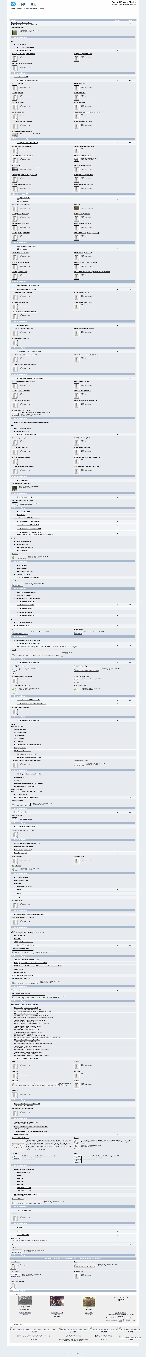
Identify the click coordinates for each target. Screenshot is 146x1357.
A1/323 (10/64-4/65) (18, 112)
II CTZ (13, 425)
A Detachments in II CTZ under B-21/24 (29, 529)
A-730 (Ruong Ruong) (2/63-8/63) (22, 292)
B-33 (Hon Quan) (22, 565)
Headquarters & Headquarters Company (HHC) (28, 783)
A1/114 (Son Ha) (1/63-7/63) (20, 253)
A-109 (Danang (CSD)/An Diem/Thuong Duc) (30, 378)
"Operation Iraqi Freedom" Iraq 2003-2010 (27, 1104)
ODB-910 (15, 1061)
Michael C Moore (17, 900)
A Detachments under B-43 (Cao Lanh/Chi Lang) (31, 704)
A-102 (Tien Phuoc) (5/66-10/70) (83, 184)
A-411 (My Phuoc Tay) (80, 666)
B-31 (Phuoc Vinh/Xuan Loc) (25, 547)
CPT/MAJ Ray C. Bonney (81, 760)
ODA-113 (20, 1181)
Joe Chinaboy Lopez (18, 581)
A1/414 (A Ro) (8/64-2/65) (20, 272)
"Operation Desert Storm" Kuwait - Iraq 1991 (27, 1026)
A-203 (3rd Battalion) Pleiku (82, 447)
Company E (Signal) (20, 748)
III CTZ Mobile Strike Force (22, 574)
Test (12, 1244)
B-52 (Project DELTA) (20, 812)
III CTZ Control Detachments (22, 541)
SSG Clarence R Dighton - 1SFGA (22, 978)
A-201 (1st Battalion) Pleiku (82, 438)
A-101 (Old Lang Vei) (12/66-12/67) (22, 121)
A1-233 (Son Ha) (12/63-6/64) (21, 262)
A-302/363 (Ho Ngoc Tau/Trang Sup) (28, 577)
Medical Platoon (19, 777)
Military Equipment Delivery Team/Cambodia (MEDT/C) (30, 963)
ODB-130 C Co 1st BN (24, 1191)
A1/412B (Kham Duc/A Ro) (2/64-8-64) (85, 262)
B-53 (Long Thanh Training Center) (24, 827)
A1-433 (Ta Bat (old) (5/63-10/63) (22, 146)
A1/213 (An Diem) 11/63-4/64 (21, 400)
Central (19, 893)
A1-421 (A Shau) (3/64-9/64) (82, 156)
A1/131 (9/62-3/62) (79, 83)
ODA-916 (15, 1090)
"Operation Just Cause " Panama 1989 (26, 1014)
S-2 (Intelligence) (19, 735)
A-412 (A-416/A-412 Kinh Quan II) (22, 676)
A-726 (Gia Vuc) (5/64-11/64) (82, 223)
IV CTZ (13, 619)
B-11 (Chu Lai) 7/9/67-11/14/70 (83, 54)
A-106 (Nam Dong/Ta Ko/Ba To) (26, 289)
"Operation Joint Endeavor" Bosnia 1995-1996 (28, 1046)
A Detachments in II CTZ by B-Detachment (27, 518)
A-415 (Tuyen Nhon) (80, 686)
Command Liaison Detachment (23, 846)
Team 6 (76, 1138)
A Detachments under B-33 (25, 608)
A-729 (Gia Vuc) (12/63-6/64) (20, 223)
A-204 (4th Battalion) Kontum (21, 457)
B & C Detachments (20, 44)
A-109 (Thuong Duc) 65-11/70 (21, 410)
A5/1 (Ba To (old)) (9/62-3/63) (20, 204)
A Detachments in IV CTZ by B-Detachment (27, 640)
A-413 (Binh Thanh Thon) (81, 676)
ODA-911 (77, 1061)
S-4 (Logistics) (18, 741)
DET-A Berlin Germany (21, 1134)
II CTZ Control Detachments (22, 428)
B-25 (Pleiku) (21, 515)
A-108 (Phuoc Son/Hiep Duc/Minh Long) (29, 351)
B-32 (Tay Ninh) (22, 550)
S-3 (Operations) (19, 738)
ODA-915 (77, 1081)
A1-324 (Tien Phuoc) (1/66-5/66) (21, 184)
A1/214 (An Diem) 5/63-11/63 (82, 391)
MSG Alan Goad (79, 856)
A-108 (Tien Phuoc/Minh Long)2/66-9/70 (24, 364)
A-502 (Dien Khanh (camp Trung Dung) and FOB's (29, 914)
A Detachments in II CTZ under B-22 (28, 521)
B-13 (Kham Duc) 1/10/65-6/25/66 (22, 63)
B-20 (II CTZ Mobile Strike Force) (27, 434)
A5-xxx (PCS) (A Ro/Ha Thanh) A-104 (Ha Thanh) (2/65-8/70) (92, 272)
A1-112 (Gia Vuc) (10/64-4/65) (21, 233)
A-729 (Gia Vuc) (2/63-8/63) (20, 214)
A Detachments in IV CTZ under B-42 (28, 700)
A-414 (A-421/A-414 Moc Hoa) (21, 686)
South (19, 897)
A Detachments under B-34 (25, 612)
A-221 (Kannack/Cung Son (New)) (22, 500)
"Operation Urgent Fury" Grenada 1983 (26, 1008)
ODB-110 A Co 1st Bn (23, 1172)
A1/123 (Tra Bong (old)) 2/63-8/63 (84, 328)
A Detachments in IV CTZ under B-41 (28, 662)
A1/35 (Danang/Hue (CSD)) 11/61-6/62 (23, 381)
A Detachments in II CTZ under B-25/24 (29, 532)
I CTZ (12, 41)
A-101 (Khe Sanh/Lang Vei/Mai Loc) (27, 80)
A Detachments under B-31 (25, 601)
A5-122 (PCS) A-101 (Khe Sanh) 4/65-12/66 (87, 112)
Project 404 (17, 939)
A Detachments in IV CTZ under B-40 (28, 643)
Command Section (20, 729)
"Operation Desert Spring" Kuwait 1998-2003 (28, 1052)
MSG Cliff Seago (17, 856)
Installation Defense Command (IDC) (25, 786)
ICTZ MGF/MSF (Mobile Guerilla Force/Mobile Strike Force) (31, 422)
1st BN (14, 1213)
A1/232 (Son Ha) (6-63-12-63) (83, 253)
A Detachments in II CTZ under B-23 (28, 525)
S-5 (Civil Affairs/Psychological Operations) (27, 744)
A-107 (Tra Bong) (22, 325)
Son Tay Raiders (19, 969)
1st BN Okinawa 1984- (24, 1210)
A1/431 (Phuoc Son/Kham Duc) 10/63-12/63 (87, 355)
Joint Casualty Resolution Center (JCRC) (26, 960)
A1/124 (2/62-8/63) (17, 93)
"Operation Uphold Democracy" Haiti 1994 (27, 1040)
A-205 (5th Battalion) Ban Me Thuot (23, 466)
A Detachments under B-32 (25, 605)
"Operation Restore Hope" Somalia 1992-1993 (28, 1032)
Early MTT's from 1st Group (25, 945)
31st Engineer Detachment (22, 751)
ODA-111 (20, 1175)
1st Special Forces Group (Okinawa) (22, 975)
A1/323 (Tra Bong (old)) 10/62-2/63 (22, 328)
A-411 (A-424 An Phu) (18, 666)
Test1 (14, 1247)
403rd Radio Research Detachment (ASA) (27, 843)
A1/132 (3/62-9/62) (17, 83)
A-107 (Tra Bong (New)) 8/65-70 (21, 338)
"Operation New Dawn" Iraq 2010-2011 (26, 1122)
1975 (75, 1153)
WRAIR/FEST (18, 780)
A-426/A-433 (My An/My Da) (20, 707)
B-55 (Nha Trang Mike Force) (23, 850)
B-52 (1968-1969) (17, 815)
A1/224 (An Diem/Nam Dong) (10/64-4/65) (24, 312)
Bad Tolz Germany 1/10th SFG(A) (24, 1169)
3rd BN (19, 1231)
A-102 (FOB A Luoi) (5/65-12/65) (83, 175)
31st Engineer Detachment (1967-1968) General (26, 760)
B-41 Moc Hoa (78, 629)
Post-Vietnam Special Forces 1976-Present (24, 1005)
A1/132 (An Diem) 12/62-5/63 (21, 391)
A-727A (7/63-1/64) (80, 93)
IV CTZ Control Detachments (23, 622)
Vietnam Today (15, 990)
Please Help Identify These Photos (21, 23)
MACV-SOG (17, 883)
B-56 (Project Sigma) (20, 853)
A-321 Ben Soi (15, 1271)
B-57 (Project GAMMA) (21, 877)
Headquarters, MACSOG (24, 886)
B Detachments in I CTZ (24, 50)
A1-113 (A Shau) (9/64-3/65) (82, 165)
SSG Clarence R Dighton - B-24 (21, 483)
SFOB (13, 724)
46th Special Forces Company (23, 942)
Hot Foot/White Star (20, 935)
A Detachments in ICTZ (21, 77)
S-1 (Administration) (20, 732)
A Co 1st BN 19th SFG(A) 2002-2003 (28, 1058)
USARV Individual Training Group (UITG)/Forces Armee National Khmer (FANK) (38, 966)
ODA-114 (20, 1185)
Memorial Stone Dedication (20, 1138)
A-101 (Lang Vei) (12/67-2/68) (83, 121)
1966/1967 (77, 204)
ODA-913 (77, 1071)
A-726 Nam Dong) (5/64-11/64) (83, 302)
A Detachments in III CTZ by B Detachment (27, 598)
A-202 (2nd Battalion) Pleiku (20, 447)
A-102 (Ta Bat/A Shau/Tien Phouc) (27, 143)
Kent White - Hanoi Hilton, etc (21, 993)
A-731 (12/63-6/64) (18, 102)
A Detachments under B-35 (25, 615)
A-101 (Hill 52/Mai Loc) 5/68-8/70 (22, 131)
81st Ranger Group (20, 972)
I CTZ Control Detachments (25, 47)
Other (13, 931)
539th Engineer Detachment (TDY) (27, 754)
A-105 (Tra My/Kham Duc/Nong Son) (28, 285)
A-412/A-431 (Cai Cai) (17, 1281)
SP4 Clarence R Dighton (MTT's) (22, 948)
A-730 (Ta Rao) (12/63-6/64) (20, 302)
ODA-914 (15, 1081)
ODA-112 (20, 1178)
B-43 (13, 629)
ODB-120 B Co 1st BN (24, 1188)
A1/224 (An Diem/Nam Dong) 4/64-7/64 (85, 400)
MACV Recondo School (21, 880)
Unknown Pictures (18, 1199)
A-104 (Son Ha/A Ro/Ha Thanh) (26, 246)
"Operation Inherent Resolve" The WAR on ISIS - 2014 (30, 1131)
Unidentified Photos (18, 27)
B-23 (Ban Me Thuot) (23, 512)
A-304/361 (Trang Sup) (24, 595)
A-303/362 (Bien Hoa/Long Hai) (26, 592)
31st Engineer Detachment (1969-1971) (29, 774)
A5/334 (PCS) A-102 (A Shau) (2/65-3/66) (24, 175)
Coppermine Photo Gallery (77, 1353)
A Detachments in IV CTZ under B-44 (28, 720)
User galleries (15, 1239)
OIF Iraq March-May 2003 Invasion (22, 1108)
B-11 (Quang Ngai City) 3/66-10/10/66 (23, 54)
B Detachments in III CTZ (21, 544)
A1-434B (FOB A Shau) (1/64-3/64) (22, 156)
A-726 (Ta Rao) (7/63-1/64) (82, 292)
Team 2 (14, 1153)
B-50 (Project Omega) (20, 794)
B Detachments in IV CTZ (21, 626)
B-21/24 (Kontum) (22, 480)
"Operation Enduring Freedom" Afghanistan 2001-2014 (31, 1127)
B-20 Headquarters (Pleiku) (20, 438)
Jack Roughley (16, 165)
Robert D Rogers (17, 800)
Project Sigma (16, 866)
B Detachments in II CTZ (21, 431)
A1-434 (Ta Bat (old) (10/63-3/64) (84, 146)
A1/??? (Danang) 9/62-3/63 (82, 381)
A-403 (14, 650)
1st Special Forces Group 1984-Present (26, 1194)
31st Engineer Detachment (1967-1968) (29, 757)
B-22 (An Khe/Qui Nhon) (24, 497)
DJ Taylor (15, 554)
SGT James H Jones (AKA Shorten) (23, 830)
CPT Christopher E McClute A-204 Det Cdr (87, 457)
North (19, 889)
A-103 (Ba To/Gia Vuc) (24, 198)
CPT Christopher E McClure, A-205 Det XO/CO (88, 466)
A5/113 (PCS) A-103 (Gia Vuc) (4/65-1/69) (86, 233)
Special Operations (17, 789)
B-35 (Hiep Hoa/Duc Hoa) (24, 571)
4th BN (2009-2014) (23, 1235)
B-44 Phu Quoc (78, 1271)
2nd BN (19, 1227)
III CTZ (13, 538)
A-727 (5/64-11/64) (79, 102)
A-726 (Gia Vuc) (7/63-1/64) (82, 214)
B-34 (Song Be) (22, 568)
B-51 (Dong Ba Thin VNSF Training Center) (27, 797)
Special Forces (15, 1262)
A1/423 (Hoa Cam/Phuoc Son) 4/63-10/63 (24, 355)
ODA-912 (15, 1071)
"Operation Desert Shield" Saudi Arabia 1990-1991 (29, 1020)
